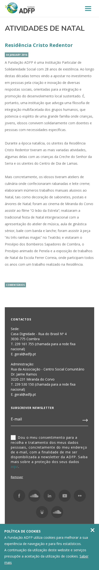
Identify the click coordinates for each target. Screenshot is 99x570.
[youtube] (65, 496)
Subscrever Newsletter (32, 408)
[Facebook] (19, 496)
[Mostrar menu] (88, 8)
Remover (17, 477)
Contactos (21, 319)
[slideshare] (42, 512)
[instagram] (34, 496)
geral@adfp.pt (25, 394)
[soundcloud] (57, 512)
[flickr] (80, 496)
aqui (14, 466)
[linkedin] (49, 496)
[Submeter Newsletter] (85, 419)
